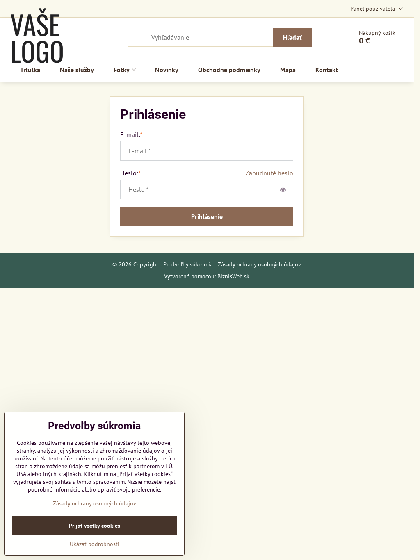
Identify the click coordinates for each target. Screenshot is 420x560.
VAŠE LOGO (37, 37)
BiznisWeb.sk (233, 276)
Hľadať (292, 37)
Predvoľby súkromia (188, 264)
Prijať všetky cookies (94, 525)
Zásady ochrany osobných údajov (259, 264)
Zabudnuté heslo (269, 173)
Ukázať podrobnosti (94, 544)
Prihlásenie (207, 216)
